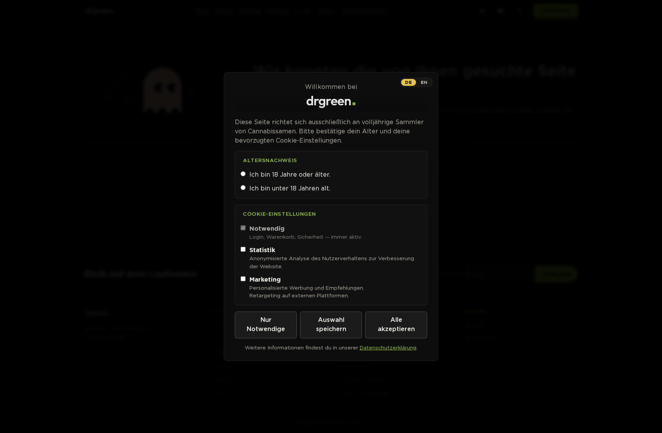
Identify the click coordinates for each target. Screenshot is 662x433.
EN (424, 82)
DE (408, 82)
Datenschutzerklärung (388, 347)
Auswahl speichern (331, 324)
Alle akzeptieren (396, 324)
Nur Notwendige (266, 324)
